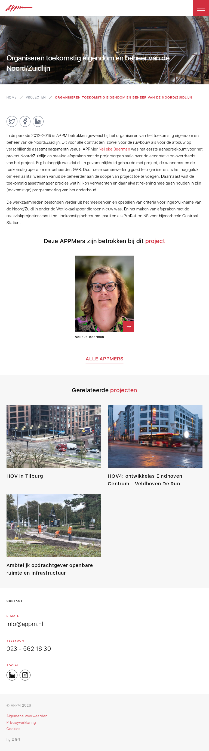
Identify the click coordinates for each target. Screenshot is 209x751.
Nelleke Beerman (114, 149)
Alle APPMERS (105, 358)
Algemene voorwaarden (27, 716)
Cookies (13, 729)
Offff (16, 740)
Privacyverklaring (21, 723)
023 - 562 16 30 (29, 648)
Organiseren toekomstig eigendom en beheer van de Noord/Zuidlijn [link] (123, 97)
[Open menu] (201, 8)
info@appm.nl (25, 623)
